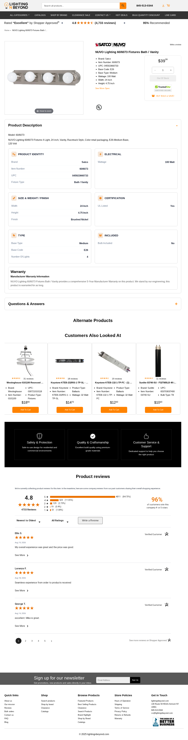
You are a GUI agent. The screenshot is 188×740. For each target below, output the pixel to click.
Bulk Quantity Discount (146, 15)
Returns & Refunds (123, 715)
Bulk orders (9, 711)
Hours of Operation (123, 701)
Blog (6, 722)
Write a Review (90, 520)
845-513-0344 (144, 5)
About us (8, 701)
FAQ (6, 718)
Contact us (9, 715)
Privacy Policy (121, 711)
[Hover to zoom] (44, 78)
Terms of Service (122, 708)
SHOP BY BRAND (59, 15)
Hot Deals (121, 15)
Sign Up (135, 680)
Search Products (85, 711)
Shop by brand (47, 704)
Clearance (45, 708)
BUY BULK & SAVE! (164, 96)
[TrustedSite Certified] (163, 88)
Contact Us (102, 15)
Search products (48, 701)
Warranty (118, 718)
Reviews (8, 708)
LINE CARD (170, 15)
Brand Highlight (84, 715)
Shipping (118, 704)
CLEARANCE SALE (81, 15)
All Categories (19, 15)
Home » (7, 30)
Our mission (9, 704)
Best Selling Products (87, 704)
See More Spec (102, 88)
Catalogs (40, 15)
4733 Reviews (32, 509)
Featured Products (86, 701)
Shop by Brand (84, 718)
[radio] (93, 497)
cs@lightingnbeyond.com (162, 713)
